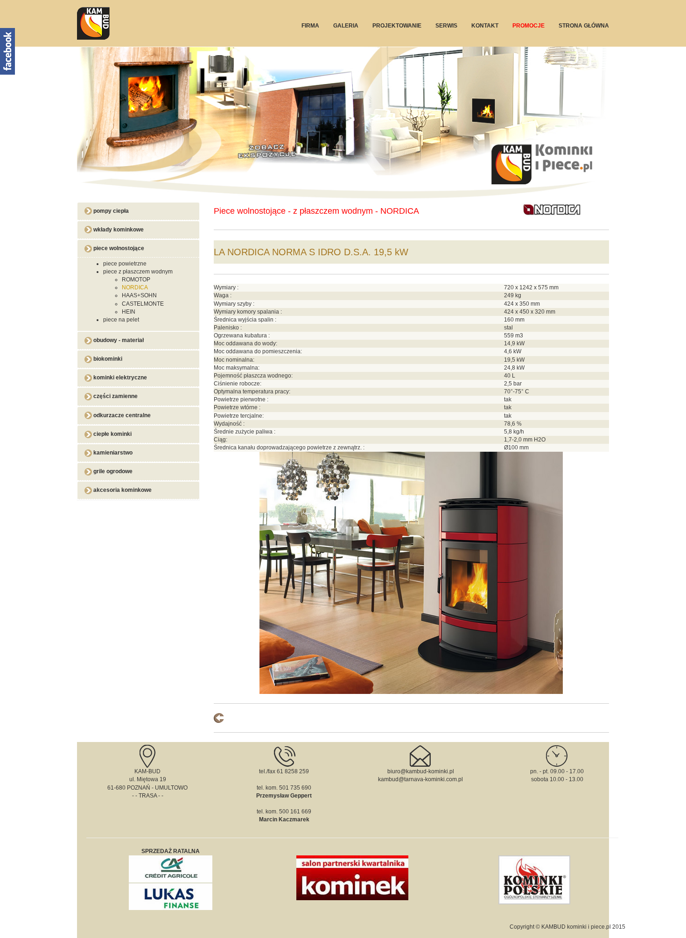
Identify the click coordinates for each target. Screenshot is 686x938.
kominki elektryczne (119, 377)
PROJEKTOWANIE (396, 25)
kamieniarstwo (112, 452)
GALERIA (345, 25)
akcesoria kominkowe (122, 490)
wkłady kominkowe (118, 229)
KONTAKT (484, 25)
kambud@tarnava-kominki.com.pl (420, 779)
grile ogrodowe (112, 471)
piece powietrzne (125, 263)
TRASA (148, 795)
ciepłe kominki (112, 434)
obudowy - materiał (118, 340)
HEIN (128, 311)
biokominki (107, 359)
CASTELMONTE (143, 304)
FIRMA (310, 25)
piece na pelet (121, 319)
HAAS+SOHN (139, 295)
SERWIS (446, 25)
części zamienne (115, 396)
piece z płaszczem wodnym (138, 271)
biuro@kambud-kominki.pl (420, 771)
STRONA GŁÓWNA (584, 25)
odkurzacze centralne (121, 415)
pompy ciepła (110, 211)
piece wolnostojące (118, 248)
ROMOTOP (136, 279)
